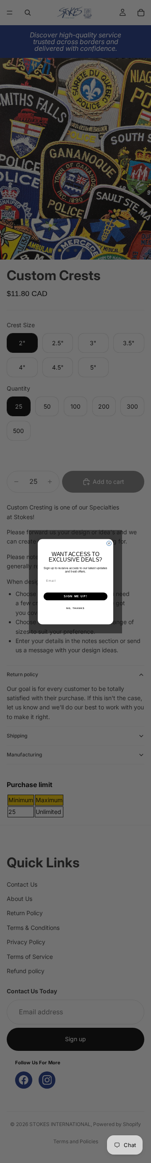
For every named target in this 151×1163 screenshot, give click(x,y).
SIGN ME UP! (75, 596)
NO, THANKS (75, 607)
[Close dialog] (109, 543)
